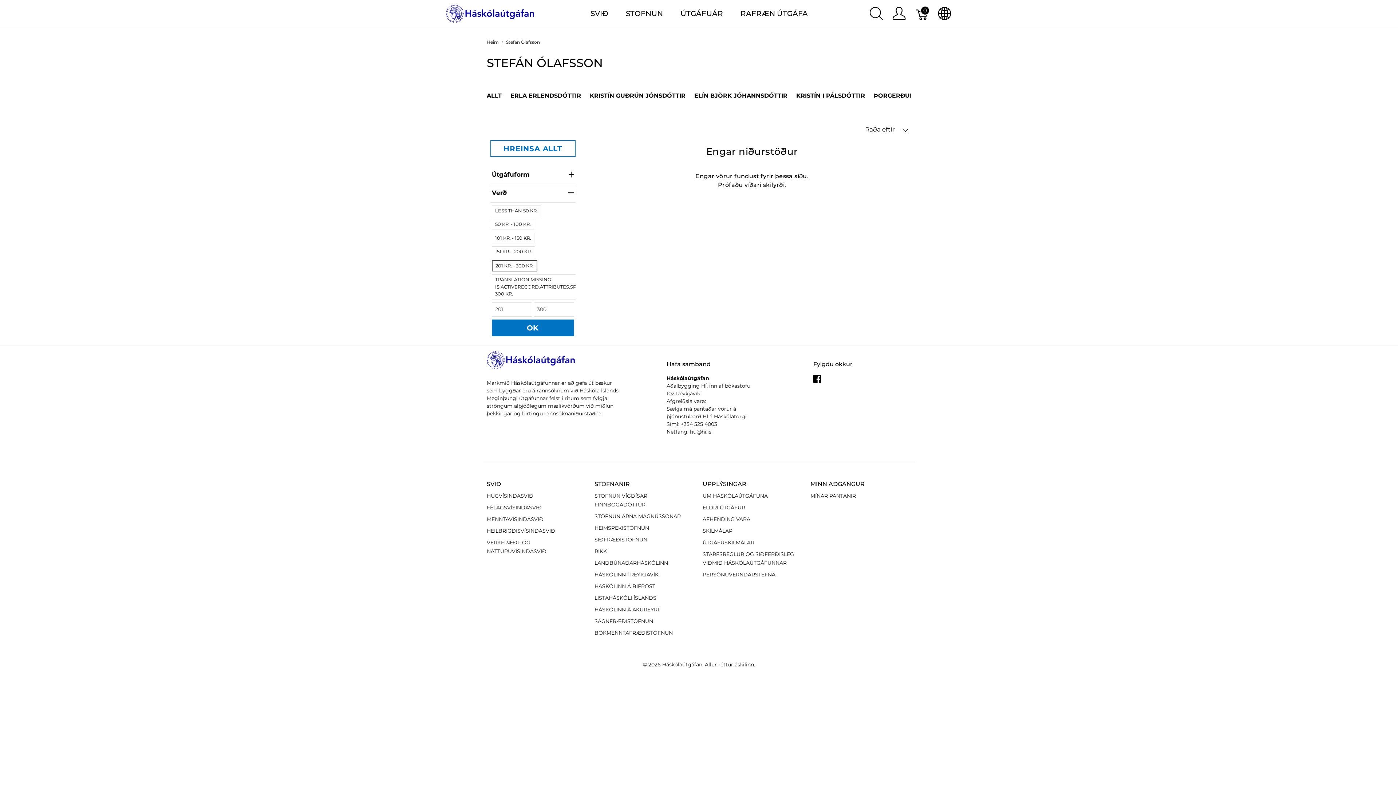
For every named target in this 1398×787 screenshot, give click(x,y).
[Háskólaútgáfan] (490, 12)
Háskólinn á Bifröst (625, 586)
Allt (494, 95)
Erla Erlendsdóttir (545, 95)
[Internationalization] (944, 13)
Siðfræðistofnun (621, 539)
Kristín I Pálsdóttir (830, 95)
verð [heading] (499, 192)
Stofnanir (612, 484)
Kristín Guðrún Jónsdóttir (638, 95)
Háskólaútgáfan (682, 664)
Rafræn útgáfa (774, 13)
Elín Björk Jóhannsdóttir (740, 95)
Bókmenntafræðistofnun (634, 633)
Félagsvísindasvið (514, 507)
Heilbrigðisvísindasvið (521, 531)
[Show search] (876, 13)
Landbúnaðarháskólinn (631, 563)
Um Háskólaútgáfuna (735, 496)
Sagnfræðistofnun (624, 621)
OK (533, 328)
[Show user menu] (899, 13)
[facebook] (817, 382)
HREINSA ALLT (532, 148)
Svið (494, 484)
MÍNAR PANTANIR (833, 496)
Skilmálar (717, 531)
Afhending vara (726, 519)
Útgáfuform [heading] (511, 174)
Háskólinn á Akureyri (627, 609)
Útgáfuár (701, 13)
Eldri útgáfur (724, 507)
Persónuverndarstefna (739, 574)
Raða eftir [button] (880, 129)
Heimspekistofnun (622, 528)
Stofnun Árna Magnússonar (638, 516)
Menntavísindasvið (515, 519)
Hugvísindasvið (510, 496)
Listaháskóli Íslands (625, 598)
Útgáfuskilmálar (728, 542)
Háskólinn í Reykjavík (627, 574)
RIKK (601, 551)
